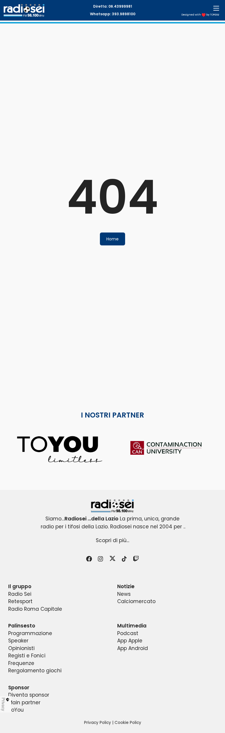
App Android (132, 648)
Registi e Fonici (26, 655)
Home (112, 239)
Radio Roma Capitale (35, 608)
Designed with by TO (200, 14)
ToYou (16, 709)
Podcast (127, 633)
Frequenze (21, 663)
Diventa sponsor (28, 694)
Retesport (20, 601)
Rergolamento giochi (35, 670)
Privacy (3, 704)
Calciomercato (136, 601)
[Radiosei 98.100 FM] (112, 506)
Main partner (24, 702)
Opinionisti (21, 648)
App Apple (129, 640)
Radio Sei (19, 594)
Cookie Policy (128, 722)
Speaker (18, 640)
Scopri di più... (112, 540)
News (124, 594)
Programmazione (30, 633)
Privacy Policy (97, 722)
